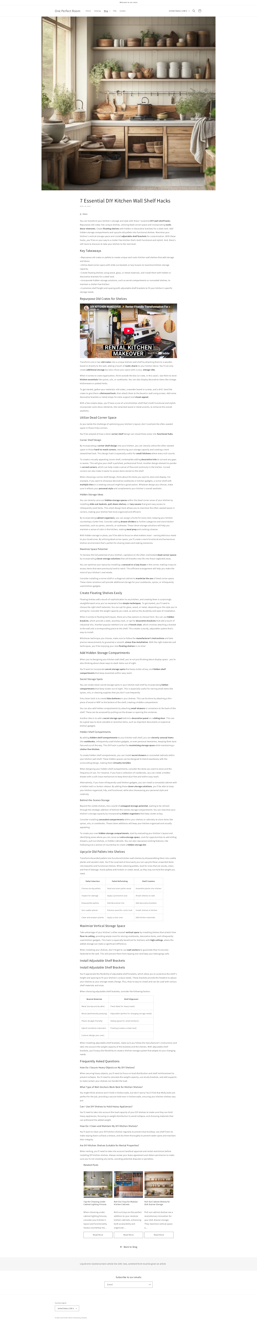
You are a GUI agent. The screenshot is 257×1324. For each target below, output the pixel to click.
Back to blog (130, 1246)
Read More (98, 1234)
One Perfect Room (66, 1318)
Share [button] (85, 214)
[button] (107, 11)
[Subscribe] (149, 1284)
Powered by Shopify (80, 1318)
